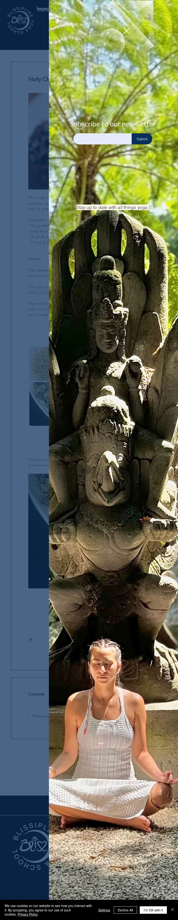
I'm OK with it (153, 910)
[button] (127, 31)
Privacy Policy (28, 914)
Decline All (125, 910)
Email (78, 128)
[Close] (172, 910)
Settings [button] (104, 910)
